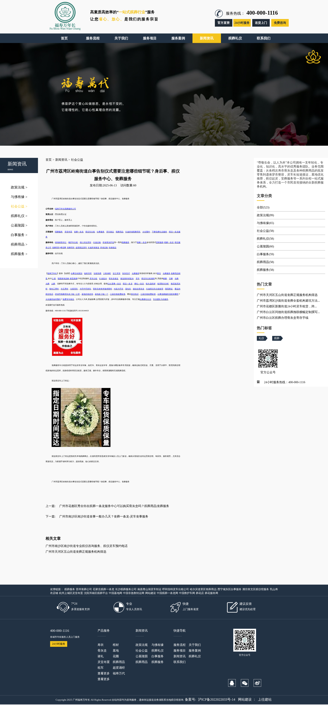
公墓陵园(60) (265, 246)
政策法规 (19, 187)
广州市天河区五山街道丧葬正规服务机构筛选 (76, 551)
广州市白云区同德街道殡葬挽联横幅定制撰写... (288, 312)
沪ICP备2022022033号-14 (216, 699)
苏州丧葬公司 (84, 589)
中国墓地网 (115, 593)
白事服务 (19, 235)
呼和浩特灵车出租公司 (175, 589)
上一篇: (50, 506)
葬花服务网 (211, 593)
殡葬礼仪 (19, 216)
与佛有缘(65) (265, 223)
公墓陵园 (19, 225)
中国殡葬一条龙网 (167, 593)
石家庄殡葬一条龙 (103, 589)
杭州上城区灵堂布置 (71, 593)
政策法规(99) (265, 215)
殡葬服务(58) (265, 269)
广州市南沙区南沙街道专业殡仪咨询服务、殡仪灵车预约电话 (87, 546)
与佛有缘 (19, 197)
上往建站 (265, 699)
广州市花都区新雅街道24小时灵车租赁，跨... (287, 306)
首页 (49, 159)
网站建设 (150, 593)
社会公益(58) (265, 230)
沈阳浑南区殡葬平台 (96, 593)
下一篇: (50, 516)
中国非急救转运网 (133, 593)
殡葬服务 (19, 254)
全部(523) (263, 207)
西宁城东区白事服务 (229, 589)
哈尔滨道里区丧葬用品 (203, 589)
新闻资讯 (61, 159)
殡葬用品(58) (265, 262)
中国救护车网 (187, 593)
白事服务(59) (265, 254)
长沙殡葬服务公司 (125, 589)
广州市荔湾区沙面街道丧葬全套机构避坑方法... (288, 300)
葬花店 (200, 593)
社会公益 (19, 206)
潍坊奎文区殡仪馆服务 (255, 589)
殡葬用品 (19, 244)
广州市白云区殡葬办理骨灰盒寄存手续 (282, 317)
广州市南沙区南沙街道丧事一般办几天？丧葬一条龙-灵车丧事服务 (103, 516)
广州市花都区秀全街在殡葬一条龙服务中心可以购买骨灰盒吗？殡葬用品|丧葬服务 (114, 506)
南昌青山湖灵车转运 (149, 589)
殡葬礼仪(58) (265, 238)
